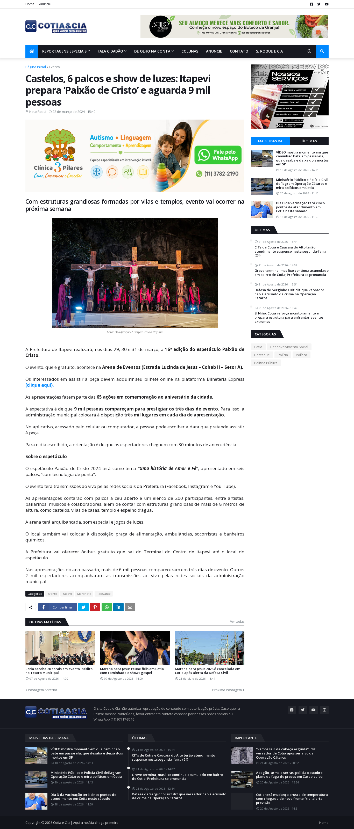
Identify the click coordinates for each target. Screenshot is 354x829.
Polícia (283, 355)
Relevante (104, 594)
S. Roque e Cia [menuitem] (269, 51)
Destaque (262, 355)
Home (29, 4)
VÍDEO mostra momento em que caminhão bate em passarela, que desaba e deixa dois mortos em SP (302, 158)
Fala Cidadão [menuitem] (110, 51)
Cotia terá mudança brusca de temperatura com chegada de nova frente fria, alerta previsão (292, 799)
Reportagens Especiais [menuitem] (64, 51)
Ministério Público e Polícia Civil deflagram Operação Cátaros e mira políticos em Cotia (302, 184)
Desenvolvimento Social (289, 346)
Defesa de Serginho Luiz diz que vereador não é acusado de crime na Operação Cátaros (289, 294)
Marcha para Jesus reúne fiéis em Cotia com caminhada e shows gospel (132, 671)
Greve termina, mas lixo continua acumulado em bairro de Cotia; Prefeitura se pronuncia (291, 273)
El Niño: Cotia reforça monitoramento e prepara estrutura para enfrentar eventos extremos (288, 317)
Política (301, 355)
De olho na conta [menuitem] (152, 51)
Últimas (309, 141)
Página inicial (35, 66)
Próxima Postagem (227, 689)
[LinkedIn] (118, 607)
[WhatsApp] (107, 607)
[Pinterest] (95, 607)
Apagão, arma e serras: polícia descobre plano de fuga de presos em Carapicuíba (289, 775)
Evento (54, 66)
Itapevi (67, 594)
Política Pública (266, 363)
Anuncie (45, 4)
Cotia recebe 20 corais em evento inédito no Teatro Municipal (59, 671)
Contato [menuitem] (239, 51)
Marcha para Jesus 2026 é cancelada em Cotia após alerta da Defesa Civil (207, 671)
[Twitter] (83, 607)
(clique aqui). (39, 385)
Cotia (258, 346)
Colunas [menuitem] (189, 51)
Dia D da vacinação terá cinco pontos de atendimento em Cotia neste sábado (300, 207)
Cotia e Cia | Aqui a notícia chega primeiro (85, 822)
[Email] (130, 607)
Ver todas (237, 621)
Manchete (84, 594)
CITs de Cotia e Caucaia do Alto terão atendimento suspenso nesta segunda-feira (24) (290, 251)
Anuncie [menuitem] (214, 51)
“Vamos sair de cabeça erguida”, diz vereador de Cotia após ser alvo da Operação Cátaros (286, 753)
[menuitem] (31, 51)
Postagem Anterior (42, 689)
